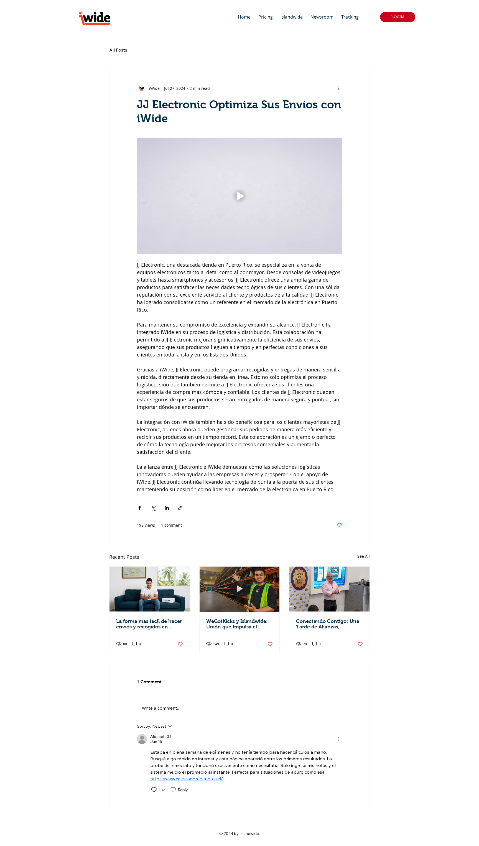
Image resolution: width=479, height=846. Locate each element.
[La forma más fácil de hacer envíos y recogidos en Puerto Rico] (149, 589)
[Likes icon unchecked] (153, 789)
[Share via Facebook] (139, 508)
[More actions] (338, 88)
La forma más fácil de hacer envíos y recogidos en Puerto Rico (149, 624)
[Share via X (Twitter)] (153, 508)
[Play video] (239, 196)
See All (363, 556)
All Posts (118, 50)
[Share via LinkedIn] (166, 508)
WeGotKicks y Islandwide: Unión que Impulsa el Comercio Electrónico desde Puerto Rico (237, 624)
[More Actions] (338, 739)
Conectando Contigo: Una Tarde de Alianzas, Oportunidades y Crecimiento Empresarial (327, 624)
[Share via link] (180, 508)
